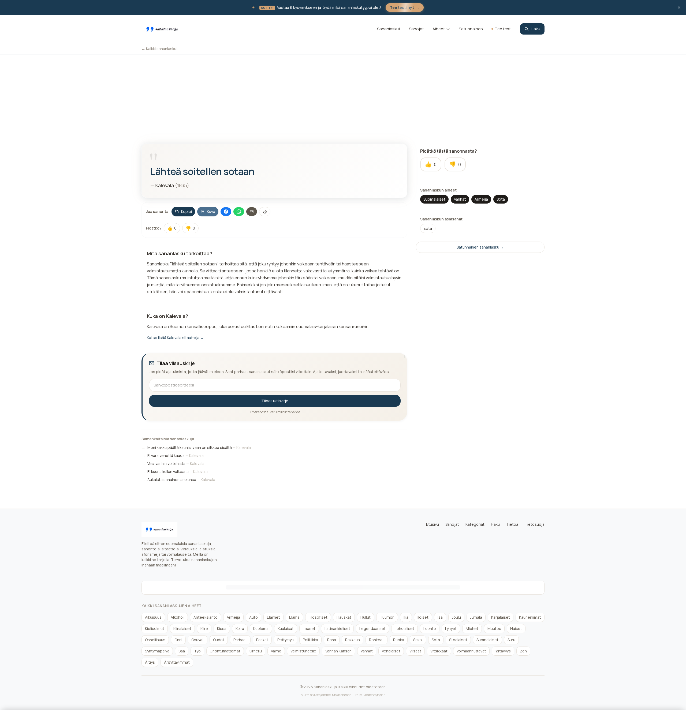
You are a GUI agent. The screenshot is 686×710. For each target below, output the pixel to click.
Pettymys (285, 639)
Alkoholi (177, 617)
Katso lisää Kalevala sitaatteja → (175, 337)
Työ (197, 650)
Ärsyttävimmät (177, 662)
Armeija (481, 199)
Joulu (456, 617)
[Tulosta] (264, 211)
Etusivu (432, 524)
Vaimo (276, 650)
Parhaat (240, 639)
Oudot (218, 639)
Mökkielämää (342, 695)
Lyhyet (451, 628)
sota (428, 228)
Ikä (406, 617)
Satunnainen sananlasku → (480, 247)
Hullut (365, 617)
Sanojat (416, 29)
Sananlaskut (388, 29)
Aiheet (439, 29)
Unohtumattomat (225, 650)
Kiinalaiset (182, 628)
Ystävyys (503, 650)
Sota (501, 199)
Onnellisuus (155, 639)
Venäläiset (391, 650)
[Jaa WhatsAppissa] (238, 211)
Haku (535, 29)
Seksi (418, 639)
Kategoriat (474, 524)
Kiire (204, 628)
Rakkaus (352, 639)
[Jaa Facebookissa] (226, 211)
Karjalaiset (500, 617)
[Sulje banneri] (679, 7)
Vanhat (460, 199)
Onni (178, 639)
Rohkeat (376, 639)
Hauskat (344, 617)
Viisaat (415, 650)
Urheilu (255, 650)
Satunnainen (471, 29)
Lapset (309, 628)
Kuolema (261, 628)
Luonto (429, 628)
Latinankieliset (337, 628)
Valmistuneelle (303, 650)
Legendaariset (372, 628)
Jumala (476, 617)
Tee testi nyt (404, 7)
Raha (331, 639)
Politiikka (310, 639)
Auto (253, 617)
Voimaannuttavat (471, 650)
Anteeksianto (205, 617)
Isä (440, 617)
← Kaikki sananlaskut (159, 48)
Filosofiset (318, 617)
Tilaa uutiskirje (274, 401)
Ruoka (398, 639)
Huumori (387, 617)
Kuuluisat (286, 628)
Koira (240, 628)
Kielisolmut (154, 628)
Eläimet (273, 617)
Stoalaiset (458, 639)
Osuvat (197, 639)
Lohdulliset (404, 628)
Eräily (357, 695)
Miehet (472, 628)
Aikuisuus (153, 617)
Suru (511, 639)
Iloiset (422, 617)
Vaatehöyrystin (375, 695)
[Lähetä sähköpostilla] (251, 211)
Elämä (294, 617)
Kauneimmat (530, 617)
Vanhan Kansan (338, 650)
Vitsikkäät (439, 650)
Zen (523, 650)
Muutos (494, 628)
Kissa (221, 628)
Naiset (516, 628)
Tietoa (512, 524)
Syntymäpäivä (157, 650)
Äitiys (150, 662)
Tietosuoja (535, 524)
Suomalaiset (434, 199)
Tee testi (503, 29)
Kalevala (164, 185)
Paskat (262, 639)
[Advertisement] (343, 94)
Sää (181, 650)
